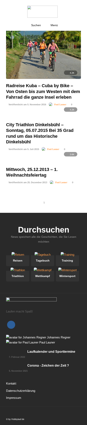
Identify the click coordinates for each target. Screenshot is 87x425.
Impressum (13, 397)
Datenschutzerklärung (20, 390)
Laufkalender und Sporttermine (51, 351)
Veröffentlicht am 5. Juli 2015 (23, 149)
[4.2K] (43, 78)
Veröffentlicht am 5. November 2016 (27, 104)
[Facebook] (11, 325)
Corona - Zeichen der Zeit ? (48, 365)
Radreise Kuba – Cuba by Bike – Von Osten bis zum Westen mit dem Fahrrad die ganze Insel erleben (43, 91)
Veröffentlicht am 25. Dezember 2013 (27, 182)
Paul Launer (60, 104)
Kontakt (11, 383)
